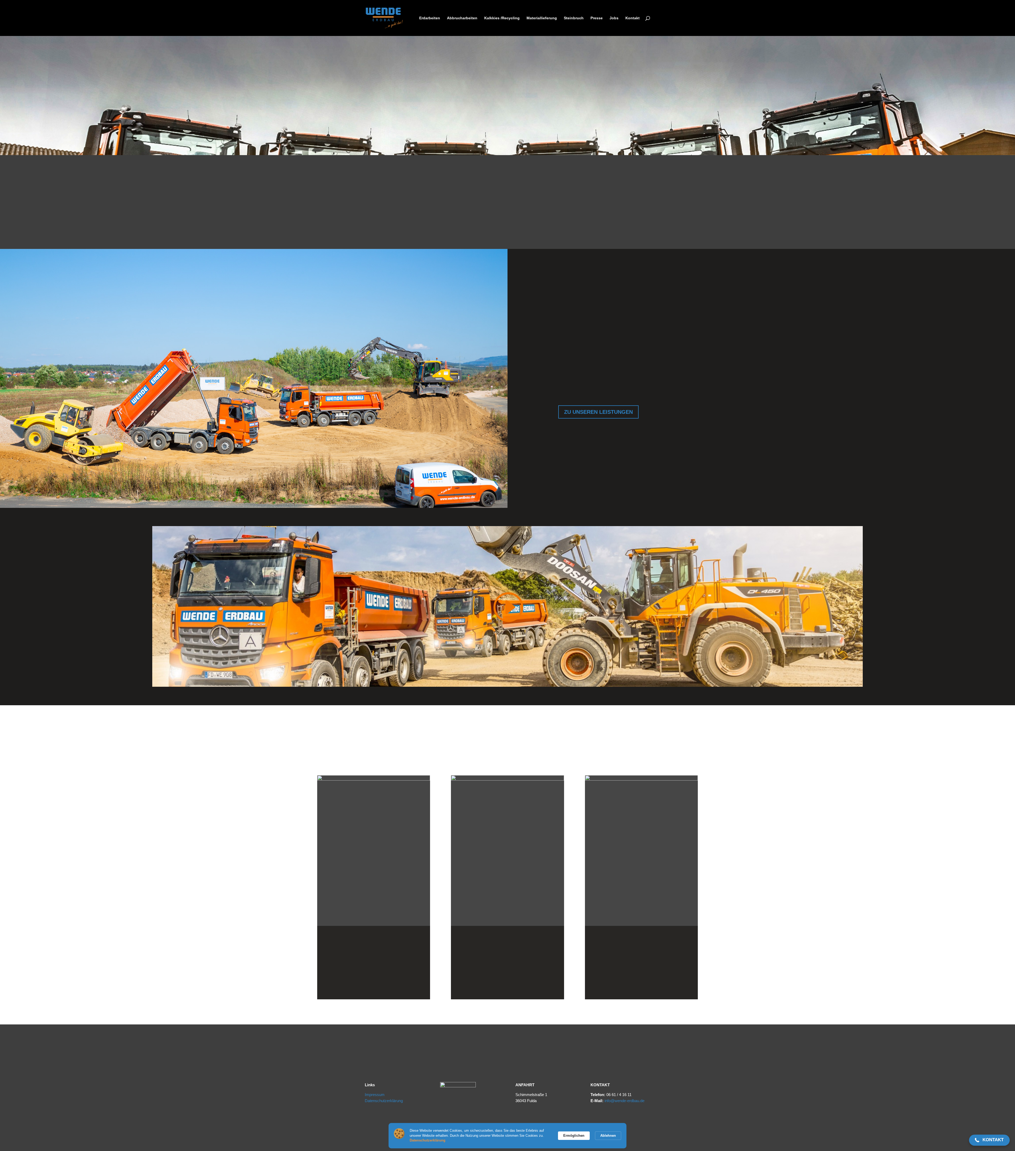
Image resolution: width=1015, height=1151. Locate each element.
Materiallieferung (542, 18)
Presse (596, 18)
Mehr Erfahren (374, 977)
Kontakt (632, 18)
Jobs (614, 18)
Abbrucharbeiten (462, 18)
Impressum (375, 1094)
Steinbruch (574, 18)
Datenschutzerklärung (384, 1100)
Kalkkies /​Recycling (502, 18)
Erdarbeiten (429, 18)
